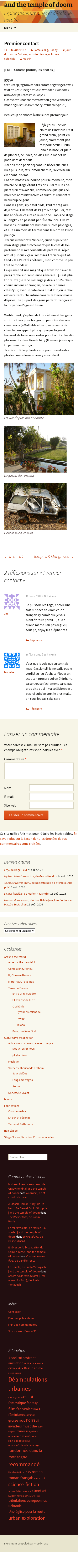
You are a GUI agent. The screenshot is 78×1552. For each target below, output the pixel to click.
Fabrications (12, 1106)
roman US (39, 1478)
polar (34, 1436)
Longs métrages (22, 1080)
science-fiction (23, 1484)
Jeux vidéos (19, 1073)
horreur (32, 1420)
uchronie (15, 1506)
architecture (30, 1363)
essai (28, 1396)
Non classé (11, 1130)
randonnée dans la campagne (24, 1445)
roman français (20, 1477)
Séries (16, 1086)
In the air (14, 556)
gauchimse (29, 1414)
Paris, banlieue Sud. (24, 1031)
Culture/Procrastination (18, 1038)
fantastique (17, 1403)
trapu (43, 54)
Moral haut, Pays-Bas (21, 981)
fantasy (32, 1403)
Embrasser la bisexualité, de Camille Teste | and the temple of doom (27, 1252)
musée (21, 1431)
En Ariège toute (15, 1397)
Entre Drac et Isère (24, 993)
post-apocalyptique (19, 1440)
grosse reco (16, 1420)
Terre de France (18, 988)
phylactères (19, 1055)
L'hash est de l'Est (23, 1000)
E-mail (9, 796)
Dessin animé (33, 1368)
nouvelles (13, 1436)
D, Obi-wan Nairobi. (20, 975)
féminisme (16, 1414)
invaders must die (22, 1426)
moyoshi (12, 1431)
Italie (39, 1426)
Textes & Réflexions (20, 1124)
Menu (8, 27)
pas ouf (25, 1436)
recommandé (24, 1464)
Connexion (14, 1312)
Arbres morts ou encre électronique (30, 1043)
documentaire (14, 1373)
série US (29, 1495)
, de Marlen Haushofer (27, 893)
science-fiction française (19, 1491)
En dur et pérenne (19, 1118)
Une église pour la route (26, 1511)
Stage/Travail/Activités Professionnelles (29, 1137)
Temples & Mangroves (53, 556)
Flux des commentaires (22, 1324)
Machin (27, 59)
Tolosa (21, 1025)
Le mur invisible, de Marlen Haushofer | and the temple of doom (27, 1232)
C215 (11, 1368)
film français (19, 1409)
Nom (7, 788)
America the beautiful (21, 962)
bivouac (40, 1363)
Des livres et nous (23, 1048)
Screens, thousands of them (26, 1068)
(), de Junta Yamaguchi (27, 1280)
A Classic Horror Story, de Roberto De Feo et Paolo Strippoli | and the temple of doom (27, 1208)
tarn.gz (21, 1018)
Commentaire (15, 759)
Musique (13, 1061)
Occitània (18, 1006)
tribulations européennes (27, 1500)
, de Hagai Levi (15, 870)
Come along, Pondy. (45, 50)
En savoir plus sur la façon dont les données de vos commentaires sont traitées (38, 838)
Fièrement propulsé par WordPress (26, 1543)
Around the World (15, 957)
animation (15, 1363)
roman (37, 1471)
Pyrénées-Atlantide (29, 1012)
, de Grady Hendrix (30, 876)
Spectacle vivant (18, 1093)
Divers (8, 1099)
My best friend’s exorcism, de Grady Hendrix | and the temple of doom (27, 1188)
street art (39, 1490)
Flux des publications (21, 1318)
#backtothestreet (22, 1357)
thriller (36, 1495)
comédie (18, 1368)
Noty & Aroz (32, 1431)
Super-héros (16, 1496)
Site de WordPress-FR (22, 1331)
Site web (10, 805)
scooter (34, 54)
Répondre (36, 640)
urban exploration (27, 1518)
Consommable (17, 1111)
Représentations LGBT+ (19, 1472)
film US (37, 1409)
